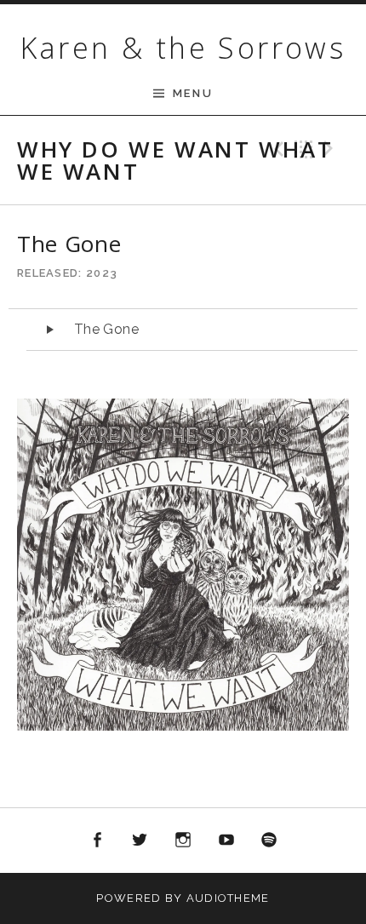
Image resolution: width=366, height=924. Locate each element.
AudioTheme (228, 898)
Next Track (331, 149)
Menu (193, 93)
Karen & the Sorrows (183, 47)
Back (303, 149)
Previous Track (276, 149)
